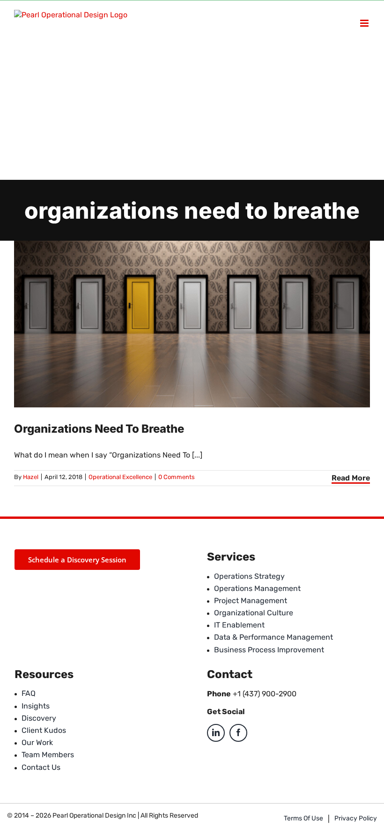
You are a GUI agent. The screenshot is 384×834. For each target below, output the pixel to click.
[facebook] (238, 733)
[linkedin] (216, 733)
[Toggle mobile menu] (365, 23)
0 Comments (176, 476)
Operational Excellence (120, 476)
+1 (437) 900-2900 (264, 693)
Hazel (30, 476)
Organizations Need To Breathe (99, 428)
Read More (351, 477)
